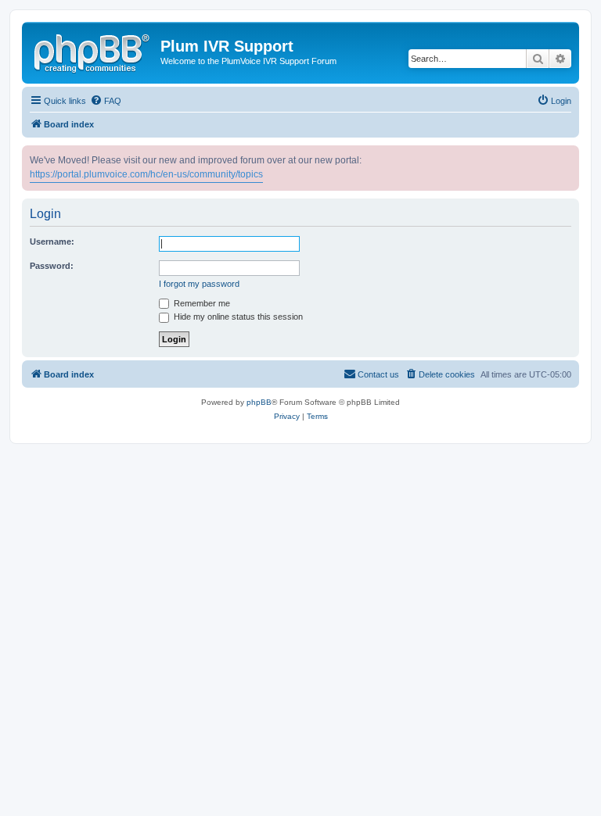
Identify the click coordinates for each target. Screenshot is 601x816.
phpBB (259, 402)
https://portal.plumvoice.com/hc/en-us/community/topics (146, 174)
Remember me (200, 303)
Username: (52, 241)
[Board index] (93, 51)
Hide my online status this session (237, 316)
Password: (52, 265)
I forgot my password (199, 283)
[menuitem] (105, 100)
